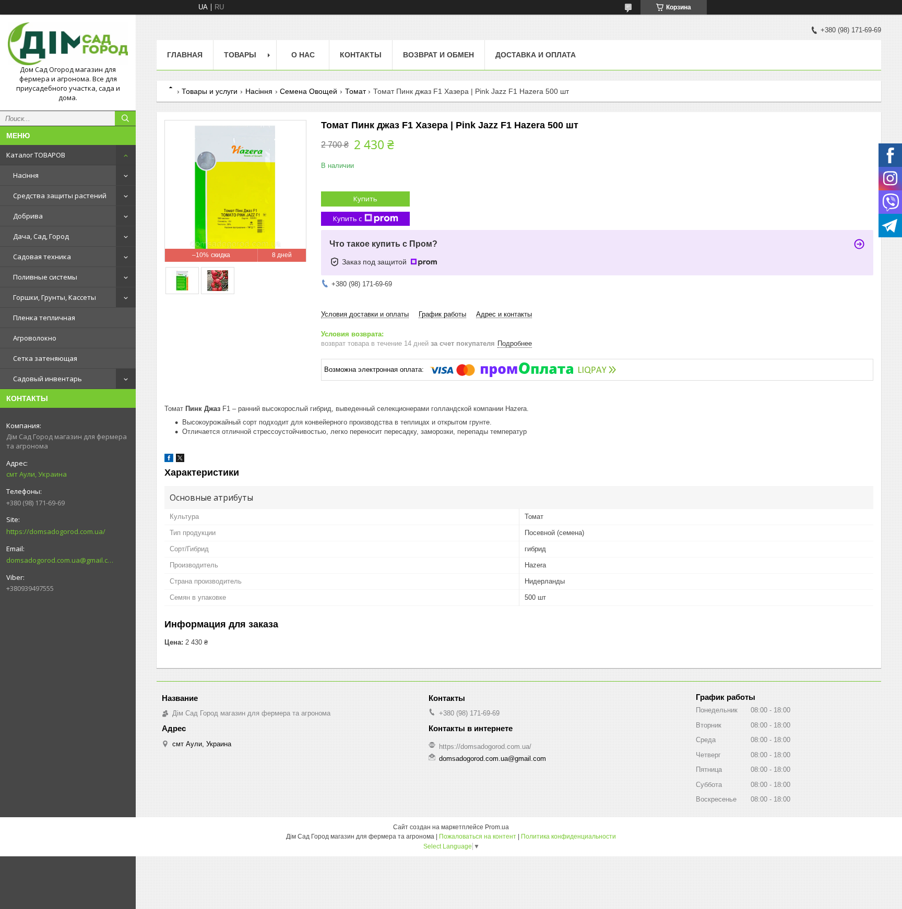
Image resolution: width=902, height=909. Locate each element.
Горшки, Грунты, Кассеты (54, 297)
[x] (180, 460)
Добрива (28, 216)
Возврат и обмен (438, 55)
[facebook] (168, 460)
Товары (240, 55)
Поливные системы (45, 277)
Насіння (26, 175)
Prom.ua (497, 827)
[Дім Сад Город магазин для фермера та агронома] (68, 43)
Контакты (361, 55)
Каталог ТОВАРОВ (35, 155)
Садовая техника (42, 256)
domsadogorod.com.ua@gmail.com (59, 560)
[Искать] (125, 118)
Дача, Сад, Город (41, 236)
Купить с (347, 218)
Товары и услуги (210, 91)
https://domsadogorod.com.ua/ (55, 531)
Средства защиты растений (59, 195)
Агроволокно (34, 338)
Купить (365, 198)
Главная (185, 55)
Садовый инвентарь (47, 378)
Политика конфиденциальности (568, 836)
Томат (355, 91)
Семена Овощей (308, 91)
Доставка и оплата (535, 55)
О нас (303, 55)
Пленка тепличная (44, 317)
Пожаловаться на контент (477, 836)
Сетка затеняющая (45, 358)
